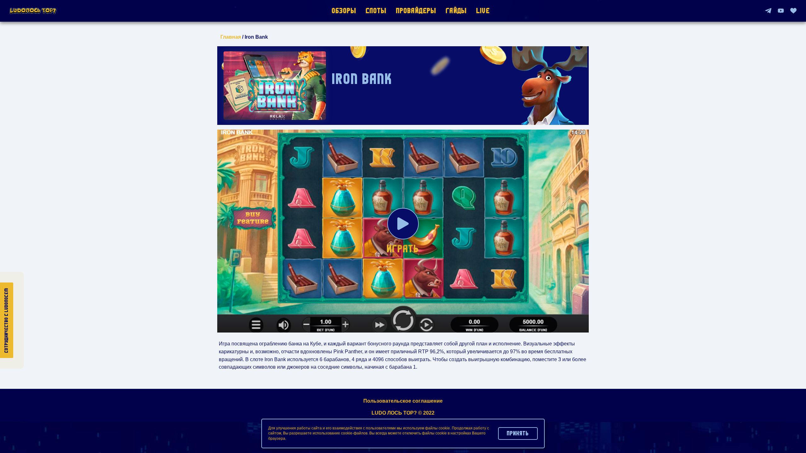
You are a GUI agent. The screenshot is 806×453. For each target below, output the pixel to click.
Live (483, 11)
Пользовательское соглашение (403, 401)
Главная (230, 37)
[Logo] (33, 11)
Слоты (376, 11)
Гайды (456, 11)
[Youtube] (781, 11)
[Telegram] (768, 11)
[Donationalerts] (793, 11)
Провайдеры (416, 11)
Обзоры (344, 11)
